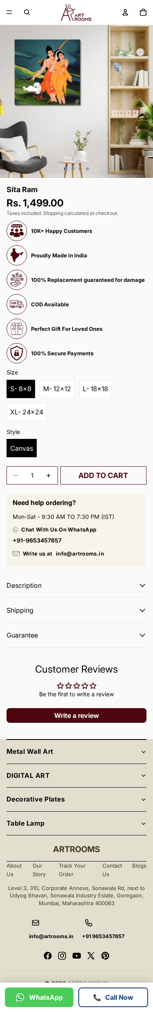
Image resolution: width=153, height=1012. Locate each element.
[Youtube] (77, 956)
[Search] (27, 12)
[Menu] (9, 12)
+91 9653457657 (103, 936)
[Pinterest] (105, 956)
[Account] (125, 12)
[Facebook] (48, 956)
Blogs (139, 865)
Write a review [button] (76, 715)
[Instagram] (62, 956)
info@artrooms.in (80, 553)
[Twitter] (91, 956)
